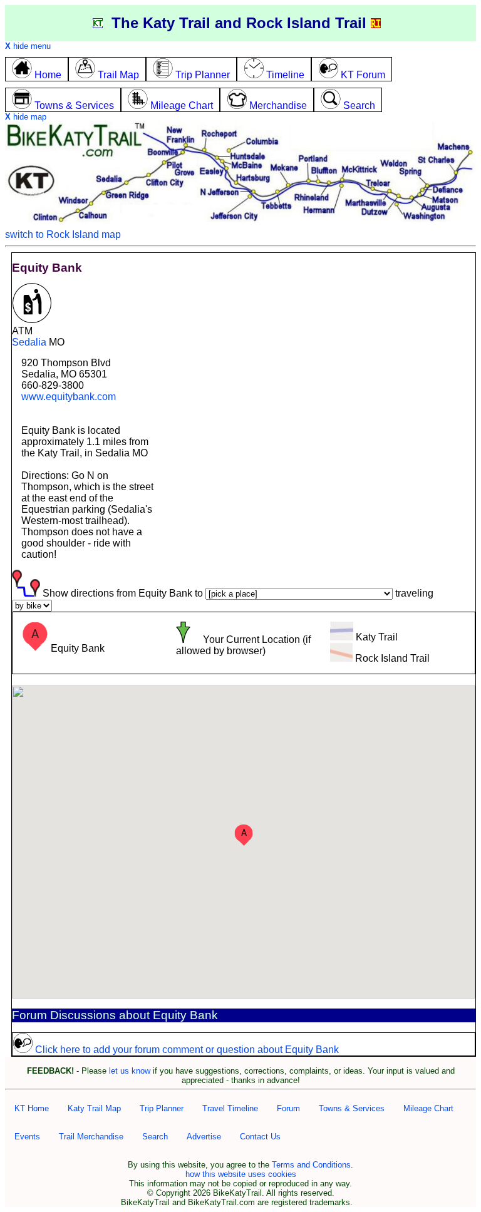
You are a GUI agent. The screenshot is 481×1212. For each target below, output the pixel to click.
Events (27, 1136)
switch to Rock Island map (63, 234)
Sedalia (29, 342)
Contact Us (260, 1136)
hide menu (28, 46)
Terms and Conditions (311, 1164)
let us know (129, 1071)
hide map (25, 116)
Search (155, 1136)
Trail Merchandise (91, 1136)
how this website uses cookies (240, 1174)
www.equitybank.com (68, 396)
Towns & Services (352, 1108)
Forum (288, 1108)
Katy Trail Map (94, 1108)
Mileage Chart (428, 1108)
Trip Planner (162, 1108)
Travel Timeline (230, 1108)
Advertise (204, 1136)
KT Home (31, 1108)
